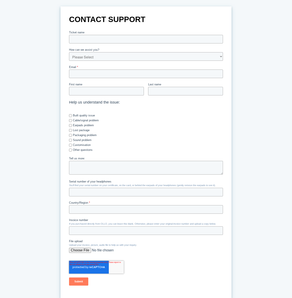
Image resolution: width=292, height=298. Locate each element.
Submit (78, 281)
